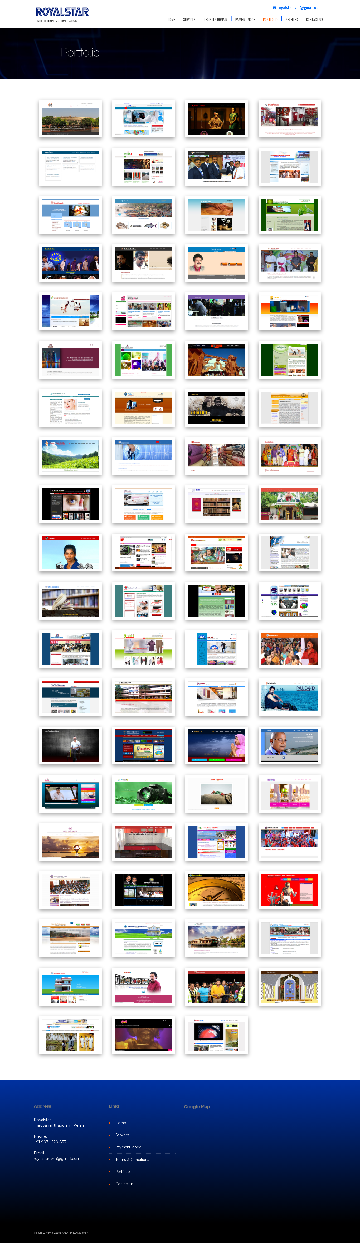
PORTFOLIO (270, 19)
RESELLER (292, 19)
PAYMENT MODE (245, 19)
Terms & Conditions (132, 1159)
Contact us (124, 1184)
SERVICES (189, 19)
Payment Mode (128, 1147)
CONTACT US (314, 19)
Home (120, 1123)
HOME (171, 19)
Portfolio (122, 1172)
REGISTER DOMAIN (215, 19)
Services (122, 1135)
